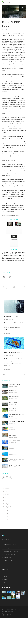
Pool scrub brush (14, 396)
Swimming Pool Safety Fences (16, 422)
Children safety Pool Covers (10, 554)
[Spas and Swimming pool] (23, 593)
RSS (4, 582)
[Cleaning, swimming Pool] (13, 597)
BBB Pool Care (13, 390)
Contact (5, 576)
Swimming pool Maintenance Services (12, 548)
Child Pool (12, 428)
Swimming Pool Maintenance (9, 513)
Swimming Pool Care (7, 510)
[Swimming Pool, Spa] (4, 597)
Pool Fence (5, 498)
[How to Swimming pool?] (18, 593)
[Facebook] (3, 277)
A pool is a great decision (15, 465)
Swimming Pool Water (8, 519)
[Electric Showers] (14, 306)
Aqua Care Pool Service (15, 384)
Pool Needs (6, 564)
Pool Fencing (6, 501)
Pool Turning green (14, 441)
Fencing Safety (13, 408)
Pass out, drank (13, 402)
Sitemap (5, 579)
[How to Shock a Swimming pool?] (9, 597)
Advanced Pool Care (14, 447)
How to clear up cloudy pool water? (17, 415)
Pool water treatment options (17, 453)
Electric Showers (11, 317)
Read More (7, 333)
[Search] (24, 374)
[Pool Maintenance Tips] (14, 342)
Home (5, 573)
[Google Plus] (10, 277)
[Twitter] (7, 277)
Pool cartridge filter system (10, 544)
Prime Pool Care (7, 557)
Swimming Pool (14, 29)
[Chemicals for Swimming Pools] (18, 597)
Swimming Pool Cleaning (8, 507)
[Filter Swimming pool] (13, 593)
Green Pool (5, 491)
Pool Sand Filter (6, 494)
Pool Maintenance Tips (13, 353)
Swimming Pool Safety (8, 516)
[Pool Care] (6, 2)
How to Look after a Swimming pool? (12, 551)
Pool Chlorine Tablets (8, 560)
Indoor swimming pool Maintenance (15, 434)
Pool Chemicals (6, 488)
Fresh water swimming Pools (16, 459)
